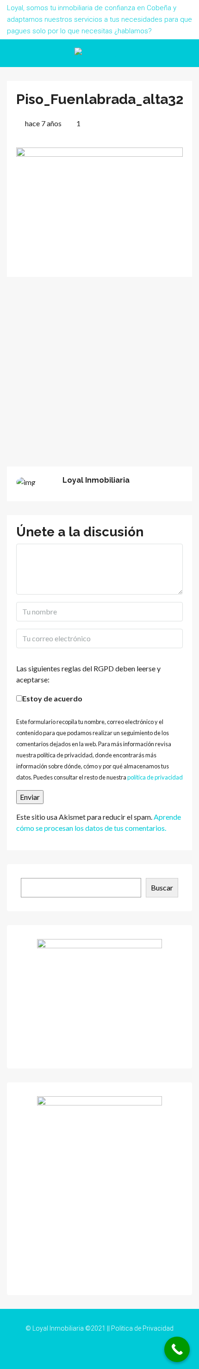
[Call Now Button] (177, 1349)
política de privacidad (155, 777)
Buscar (162, 887)
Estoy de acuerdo (52, 698)
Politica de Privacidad (142, 1328)
